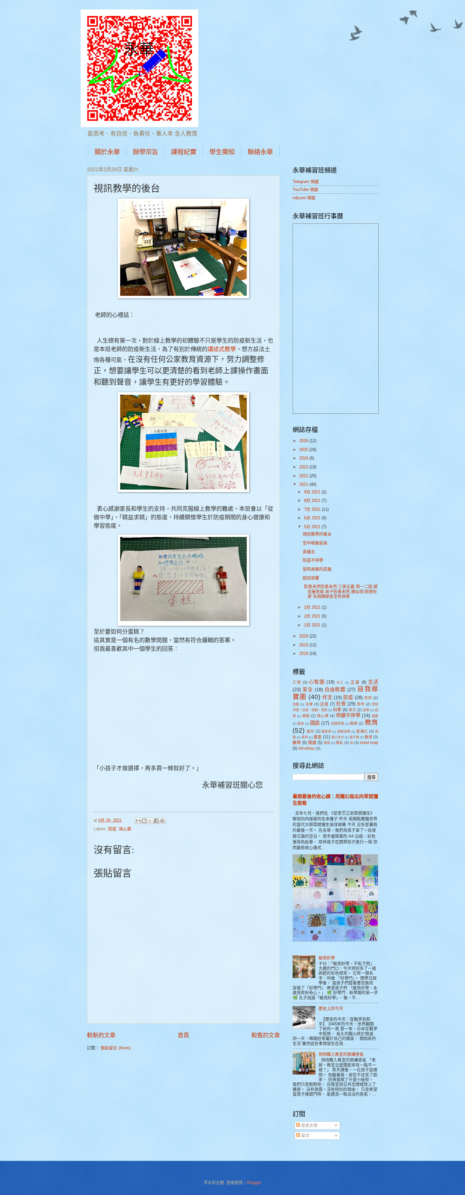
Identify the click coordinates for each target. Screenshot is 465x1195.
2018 (304, 653)
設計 (310, 731)
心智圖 (317, 682)
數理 (368, 737)
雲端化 (362, 731)
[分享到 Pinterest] (162, 821)
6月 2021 (313, 517)
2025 (304, 449)
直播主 (309, 551)
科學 (337, 709)
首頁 (183, 1035)
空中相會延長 (315, 542)
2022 (304, 475)
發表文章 (309, 1125)
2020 (304, 636)
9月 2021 (313, 492)
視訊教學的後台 (317, 534)
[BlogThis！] (144, 821)
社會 (341, 703)
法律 (309, 704)
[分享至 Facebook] (156, 821)
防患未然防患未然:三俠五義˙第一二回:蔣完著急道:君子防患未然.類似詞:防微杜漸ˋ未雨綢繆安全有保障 (340, 591)
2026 (304, 440)
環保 (327, 743)
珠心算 (125, 828)
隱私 (339, 743)
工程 (297, 682)
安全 (307, 689)
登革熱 (326, 731)
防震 (296, 704)
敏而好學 (327, 957)
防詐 (368, 698)
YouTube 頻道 (305, 189)
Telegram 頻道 (306, 181)
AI (351, 743)
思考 (361, 704)
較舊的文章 (265, 1035)
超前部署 (311, 578)
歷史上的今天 (331, 1008)
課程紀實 (183, 152)
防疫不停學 (313, 560)
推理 (354, 723)
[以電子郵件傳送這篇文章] (138, 821)
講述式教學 (222, 349)
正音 (355, 682)
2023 (304, 467)
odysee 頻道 (304, 197)
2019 (304, 645)
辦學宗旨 (145, 152)
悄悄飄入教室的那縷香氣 (341, 1054)
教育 (371, 722)
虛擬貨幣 (343, 731)
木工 (340, 682)
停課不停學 (348, 715)
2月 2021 (313, 616)
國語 (315, 723)
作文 (327, 697)
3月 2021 (313, 607)
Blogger (254, 1182)
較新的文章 (101, 1035)
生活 (373, 682)
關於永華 (107, 152)
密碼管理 (337, 723)
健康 (375, 716)
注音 (324, 704)
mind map (369, 742)
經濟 (304, 737)
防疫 (112, 828)
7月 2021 (313, 509)
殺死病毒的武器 (317, 569)
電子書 (354, 737)
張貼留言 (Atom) (116, 1048)
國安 (300, 723)
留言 (304, 1135)
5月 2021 (313, 526)
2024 (304, 458)
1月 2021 (313, 625)
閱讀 (312, 742)
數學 (297, 742)
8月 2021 (313, 500)
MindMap (307, 748)
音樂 (366, 710)
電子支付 (337, 737)
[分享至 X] (150, 821)
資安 (317, 737)
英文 (352, 710)
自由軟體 (335, 689)
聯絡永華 (260, 152)
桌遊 (306, 716)
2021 (304, 484)
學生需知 (222, 152)
